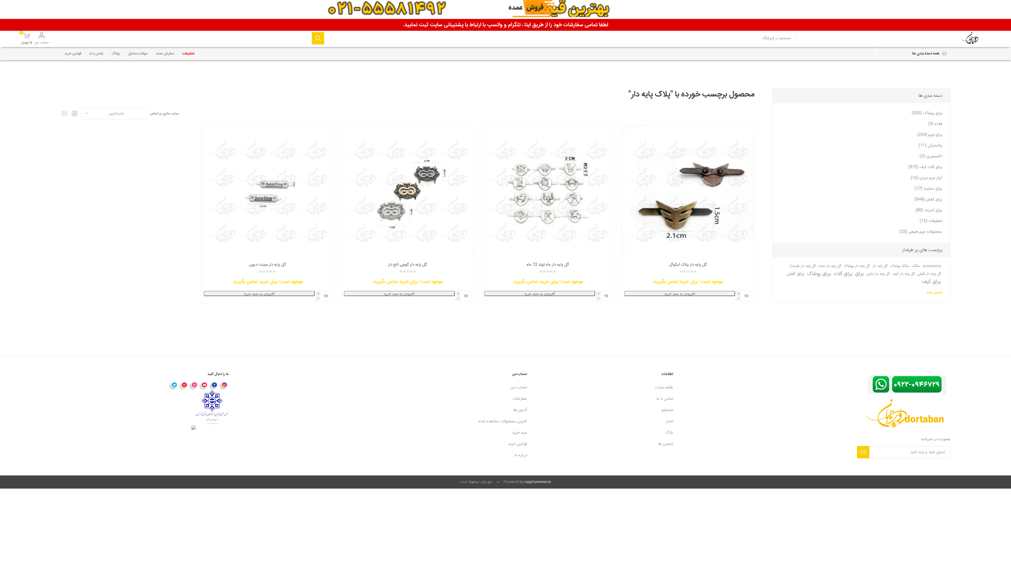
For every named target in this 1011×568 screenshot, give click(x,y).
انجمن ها (665, 444)
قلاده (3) (935, 124)
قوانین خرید (517, 444)
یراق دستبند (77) (928, 188)
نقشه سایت (664, 387)
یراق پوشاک (819, 274)
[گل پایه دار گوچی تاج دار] (407, 191)
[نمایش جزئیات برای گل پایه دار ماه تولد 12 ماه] (548, 191)
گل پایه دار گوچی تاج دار (407, 264)
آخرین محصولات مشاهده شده (502, 421)
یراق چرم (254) (929, 134)
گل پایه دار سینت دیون (267, 264)
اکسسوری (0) (931, 156)
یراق (859, 274)
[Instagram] (223, 385)
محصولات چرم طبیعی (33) (920, 232)
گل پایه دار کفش (929, 274)
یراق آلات (843, 274)
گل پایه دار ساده (829, 266)
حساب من (41, 42)
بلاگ (669, 432)
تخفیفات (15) (931, 221)
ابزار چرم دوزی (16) (926, 178)
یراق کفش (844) (928, 199)
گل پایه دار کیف (903, 274)
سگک (916, 266)
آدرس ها (520, 410)
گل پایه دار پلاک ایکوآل (688, 264)
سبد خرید (519, 432)
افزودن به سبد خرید (679, 293)
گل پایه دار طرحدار (803, 266)
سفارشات (520, 398)
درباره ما (520, 455)
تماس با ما (664, 398)
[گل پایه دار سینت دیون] (267, 191)
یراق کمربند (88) (928, 210)
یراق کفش (795, 273)
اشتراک (863, 452)
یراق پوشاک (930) (927, 113)
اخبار (669, 421)
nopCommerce (538, 482)
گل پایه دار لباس (878, 274)
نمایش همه (934, 293)
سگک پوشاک (899, 266)
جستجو (318, 38)
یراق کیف (931, 282)
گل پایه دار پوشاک (857, 266)
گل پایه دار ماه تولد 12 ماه (548, 264)
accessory (932, 266)
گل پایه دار (880, 266)
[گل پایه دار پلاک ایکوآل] (688, 191)
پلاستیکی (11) (930, 145)
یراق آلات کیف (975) (925, 167)
